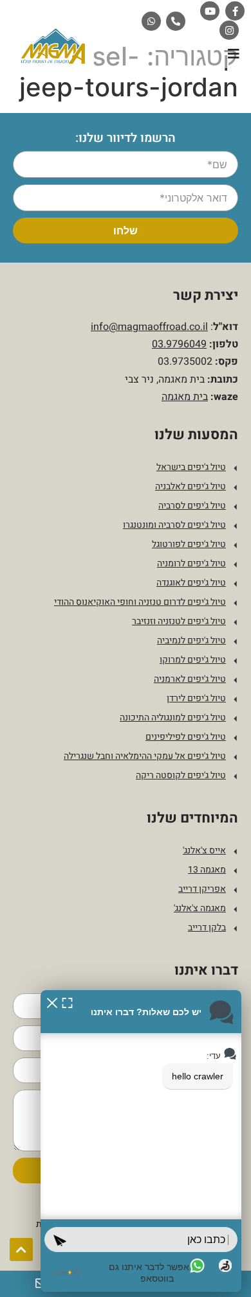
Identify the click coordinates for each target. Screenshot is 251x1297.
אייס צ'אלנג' (204, 850)
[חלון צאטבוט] (141, 1141)
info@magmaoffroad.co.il (149, 327)
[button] (233, 53)
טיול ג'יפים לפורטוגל (189, 544)
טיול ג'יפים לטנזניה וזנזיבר (179, 621)
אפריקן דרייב (202, 889)
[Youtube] (209, 11)
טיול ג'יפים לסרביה (192, 505)
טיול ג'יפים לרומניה (191, 563)
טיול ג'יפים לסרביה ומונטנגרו (174, 525)
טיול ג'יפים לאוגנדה (191, 582)
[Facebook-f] (235, 11)
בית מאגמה (185, 397)
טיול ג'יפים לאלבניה (190, 486)
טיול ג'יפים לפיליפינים (185, 737)
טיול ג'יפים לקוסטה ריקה (181, 775)
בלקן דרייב (207, 927)
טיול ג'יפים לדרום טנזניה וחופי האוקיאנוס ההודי (140, 602)
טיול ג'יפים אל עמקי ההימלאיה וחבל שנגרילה (145, 756)
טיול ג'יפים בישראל (191, 467)
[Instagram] (229, 30)
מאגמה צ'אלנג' (200, 908)
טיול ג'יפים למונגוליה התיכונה (173, 717)
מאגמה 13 (207, 869)
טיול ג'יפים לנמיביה (191, 640)
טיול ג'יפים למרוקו (193, 659)
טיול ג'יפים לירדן (196, 698)
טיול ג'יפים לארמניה (190, 679)
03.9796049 (179, 344)
